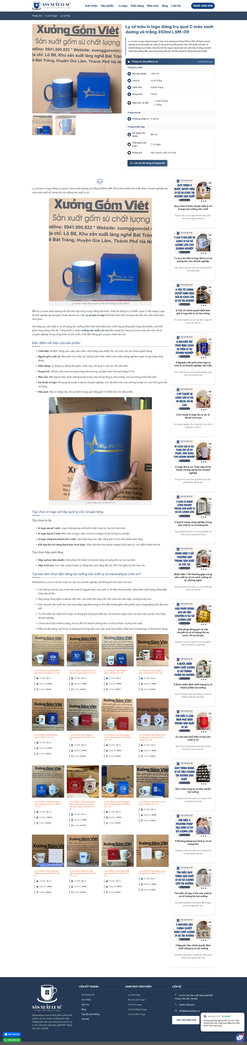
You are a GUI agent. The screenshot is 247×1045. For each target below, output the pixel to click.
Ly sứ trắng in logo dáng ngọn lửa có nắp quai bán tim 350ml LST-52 (117, 804)
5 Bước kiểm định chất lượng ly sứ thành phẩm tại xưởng (193, 686)
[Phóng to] (35, 110)
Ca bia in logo (135, 1004)
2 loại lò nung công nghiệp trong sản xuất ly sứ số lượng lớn (193, 524)
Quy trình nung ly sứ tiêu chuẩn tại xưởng (193, 790)
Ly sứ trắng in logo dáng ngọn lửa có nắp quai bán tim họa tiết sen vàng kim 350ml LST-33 (82, 805)
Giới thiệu (91, 5)
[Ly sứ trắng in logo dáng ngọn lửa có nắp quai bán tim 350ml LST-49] (118, 714)
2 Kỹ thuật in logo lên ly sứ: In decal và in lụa (193, 416)
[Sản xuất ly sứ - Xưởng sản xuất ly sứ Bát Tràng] (51, 6)
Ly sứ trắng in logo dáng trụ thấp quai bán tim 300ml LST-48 (82, 737)
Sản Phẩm (86, 999)
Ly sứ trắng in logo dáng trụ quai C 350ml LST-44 (116, 671)
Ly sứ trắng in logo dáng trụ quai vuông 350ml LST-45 (150, 671)
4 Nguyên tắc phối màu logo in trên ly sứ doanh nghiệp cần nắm (193, 364)
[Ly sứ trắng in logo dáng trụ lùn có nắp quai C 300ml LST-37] (152, 851)
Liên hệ (175, 5)
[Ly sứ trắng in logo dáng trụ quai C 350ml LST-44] (118, 650)
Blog (165, 5)
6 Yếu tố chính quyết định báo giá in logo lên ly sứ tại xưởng (193, 312)
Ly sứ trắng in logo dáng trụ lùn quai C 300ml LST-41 (152, 803)
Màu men (153, 5)
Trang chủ (37, 15)
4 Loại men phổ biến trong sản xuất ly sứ (193, 738)
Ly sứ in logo (51, 15)
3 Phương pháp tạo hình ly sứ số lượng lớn (193, 843)
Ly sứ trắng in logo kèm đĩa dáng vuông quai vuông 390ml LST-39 (82, 873)
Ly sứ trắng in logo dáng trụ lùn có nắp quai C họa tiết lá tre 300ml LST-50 (152, 737)
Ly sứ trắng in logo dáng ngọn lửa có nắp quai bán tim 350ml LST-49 (117, 737)
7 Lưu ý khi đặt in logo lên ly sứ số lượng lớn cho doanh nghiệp (193, 260)
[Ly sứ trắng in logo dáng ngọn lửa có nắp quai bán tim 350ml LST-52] (118, 781)
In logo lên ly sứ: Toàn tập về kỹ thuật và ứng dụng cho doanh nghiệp (193, 469)
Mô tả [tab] (100, 182)
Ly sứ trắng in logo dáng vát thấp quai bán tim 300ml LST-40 (47, 873)
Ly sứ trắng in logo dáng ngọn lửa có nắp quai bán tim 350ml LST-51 (47, 804)
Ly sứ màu (65, 15)
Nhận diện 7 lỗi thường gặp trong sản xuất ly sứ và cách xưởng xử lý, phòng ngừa (193, 577)
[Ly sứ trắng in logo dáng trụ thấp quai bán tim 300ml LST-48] (83, 714)
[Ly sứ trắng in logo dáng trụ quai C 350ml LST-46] (48, 714)
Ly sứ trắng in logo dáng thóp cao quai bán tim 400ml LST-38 (117, 873)
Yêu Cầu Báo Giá (186, 1020)
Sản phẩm (107, 5)
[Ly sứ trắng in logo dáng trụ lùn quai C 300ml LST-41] (152, 781)
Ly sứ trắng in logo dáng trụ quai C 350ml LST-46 (46, 736)
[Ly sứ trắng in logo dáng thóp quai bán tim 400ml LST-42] (48, 650)
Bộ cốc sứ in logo (136, 999)
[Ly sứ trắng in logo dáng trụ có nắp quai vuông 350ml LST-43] (83, 650)
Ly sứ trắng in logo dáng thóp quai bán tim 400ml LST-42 (47, 671)
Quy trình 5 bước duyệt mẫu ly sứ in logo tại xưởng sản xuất (193, 208)
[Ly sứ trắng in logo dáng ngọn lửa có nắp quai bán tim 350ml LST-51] (48, 781)
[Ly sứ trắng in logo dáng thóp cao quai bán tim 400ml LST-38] (118, 851)
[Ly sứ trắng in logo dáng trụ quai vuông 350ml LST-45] (152, 650)
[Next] (116, 69)
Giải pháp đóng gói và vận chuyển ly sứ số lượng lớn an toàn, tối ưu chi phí (193, 632)
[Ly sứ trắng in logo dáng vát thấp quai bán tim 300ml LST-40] (48, 851)
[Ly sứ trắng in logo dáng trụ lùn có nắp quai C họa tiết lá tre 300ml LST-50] (152, 714)
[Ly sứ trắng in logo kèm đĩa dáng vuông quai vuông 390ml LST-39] (83, 851)
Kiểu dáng (137, 5)
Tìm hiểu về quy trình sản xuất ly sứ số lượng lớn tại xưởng (193, 895)
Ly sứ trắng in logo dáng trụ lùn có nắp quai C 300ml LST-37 (152, 872)
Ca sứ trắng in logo (137, 1009)
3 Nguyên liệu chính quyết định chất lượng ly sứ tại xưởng (193, 947)
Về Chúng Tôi (87, 994)
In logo (123, 5)
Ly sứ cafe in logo (136, 1014)
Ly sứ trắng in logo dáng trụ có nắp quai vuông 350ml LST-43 (82, 671)
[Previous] (37, 69)
